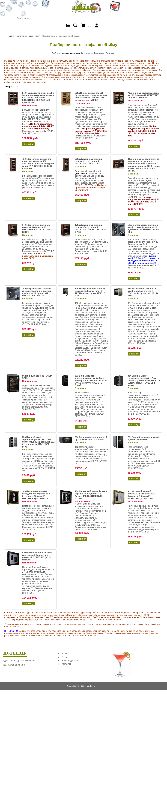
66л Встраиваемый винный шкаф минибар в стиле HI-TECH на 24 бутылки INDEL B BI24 (143, 292)
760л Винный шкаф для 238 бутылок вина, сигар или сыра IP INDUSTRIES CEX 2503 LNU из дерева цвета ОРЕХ (91, 96)
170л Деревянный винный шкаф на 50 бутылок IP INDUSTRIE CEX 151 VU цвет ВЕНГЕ (37, 228)
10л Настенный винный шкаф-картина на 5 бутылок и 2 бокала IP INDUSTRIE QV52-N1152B (91, 495)
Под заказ (110, 53)
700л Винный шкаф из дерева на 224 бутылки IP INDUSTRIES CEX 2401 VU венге (144, 95)
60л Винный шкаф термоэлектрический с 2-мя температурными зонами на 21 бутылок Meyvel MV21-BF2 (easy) (91, 380)
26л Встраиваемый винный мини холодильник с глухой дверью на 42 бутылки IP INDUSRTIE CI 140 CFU (37, 292)
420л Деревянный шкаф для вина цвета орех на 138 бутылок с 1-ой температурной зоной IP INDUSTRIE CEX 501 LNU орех (38, 164)
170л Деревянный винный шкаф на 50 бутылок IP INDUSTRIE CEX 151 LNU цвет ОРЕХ (90, 228)
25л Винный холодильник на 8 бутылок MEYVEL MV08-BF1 (91, 438)
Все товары (87, 53)
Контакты (66, 664)
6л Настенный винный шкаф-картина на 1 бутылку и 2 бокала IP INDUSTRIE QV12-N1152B (37, 556)
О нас (64, 657)
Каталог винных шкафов (28, 36)
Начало (10, 36)
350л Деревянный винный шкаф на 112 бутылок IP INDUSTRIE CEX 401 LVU (88, 161)
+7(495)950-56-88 (16, 665)
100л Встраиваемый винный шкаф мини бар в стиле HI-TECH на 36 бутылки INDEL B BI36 (90, 292)
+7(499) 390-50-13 (83, 11)
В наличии (99, 53)
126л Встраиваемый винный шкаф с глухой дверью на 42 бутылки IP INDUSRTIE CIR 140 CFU (143, 228)
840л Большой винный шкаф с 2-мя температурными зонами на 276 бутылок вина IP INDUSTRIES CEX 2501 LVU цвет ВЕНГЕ (38, 98)
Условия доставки (70, 660)
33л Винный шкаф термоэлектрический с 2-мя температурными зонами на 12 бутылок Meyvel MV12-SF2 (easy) (38, 442)
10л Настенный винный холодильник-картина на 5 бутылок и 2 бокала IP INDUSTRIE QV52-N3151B (36, 495)
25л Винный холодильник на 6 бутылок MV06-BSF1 (144, 438)
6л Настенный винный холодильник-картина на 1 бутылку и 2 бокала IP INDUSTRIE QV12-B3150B (141, 495)
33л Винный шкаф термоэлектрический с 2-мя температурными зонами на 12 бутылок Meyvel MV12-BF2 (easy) (144, 380)
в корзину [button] (28, 144)
